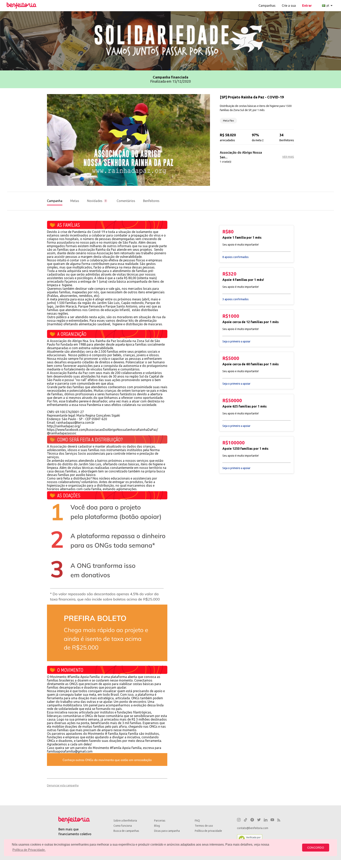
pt (330, 5)
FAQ (197, 820)
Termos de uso (204, 825)
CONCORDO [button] (315, 847)
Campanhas (267, 5)
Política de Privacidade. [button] (29, 850)
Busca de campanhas (126, 830)
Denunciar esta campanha (63, 785)
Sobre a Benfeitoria (125, 820)
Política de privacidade (208, 830)
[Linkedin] (265, 820)
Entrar (307, 5)
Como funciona (122, 825)
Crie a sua (289, 5)
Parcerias (159, 820)
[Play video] (128, 140)
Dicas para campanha (167, 830)
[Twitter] (259, 820)
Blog (157, 825)
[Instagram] (239, 820)
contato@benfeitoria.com (252, 828)
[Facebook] (252, 820)
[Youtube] (272, 820)
